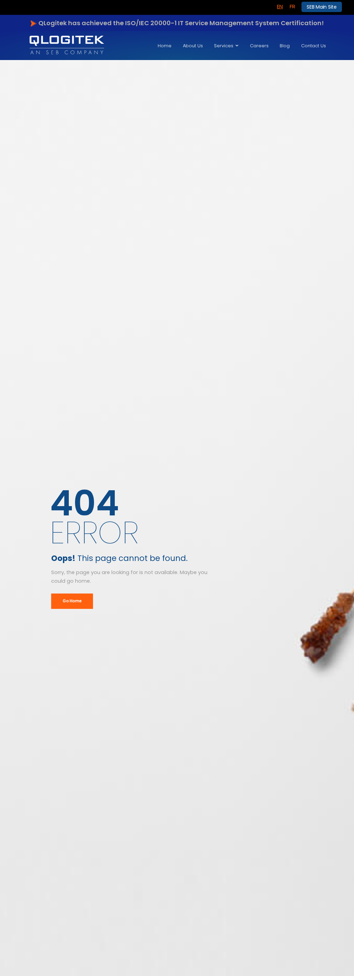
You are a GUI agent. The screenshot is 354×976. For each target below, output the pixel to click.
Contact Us (313, 45)
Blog (285, 45)
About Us (193, 45)
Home (164, 45)
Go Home (72, 601)
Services (223, 45)
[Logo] (67, 45)
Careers (259, 45)
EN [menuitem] (280, 6)
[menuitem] (279, 6)
